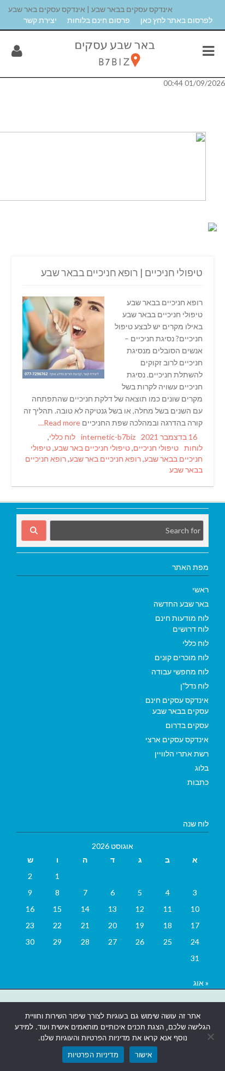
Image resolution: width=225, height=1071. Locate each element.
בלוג (202, 767)
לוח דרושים (191, 628)
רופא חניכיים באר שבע (105, 458)
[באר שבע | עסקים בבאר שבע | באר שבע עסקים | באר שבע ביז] (114, 69)
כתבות (198, 782)
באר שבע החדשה (181, 603)
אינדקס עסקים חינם (177, 700)
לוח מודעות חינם (182, 617)
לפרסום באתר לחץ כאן (176, 20)
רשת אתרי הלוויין (182, 753)
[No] (211, 1036)
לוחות (193, 447)
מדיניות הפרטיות (93, 1054)
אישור (143, 1054)
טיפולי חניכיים (156, 447)
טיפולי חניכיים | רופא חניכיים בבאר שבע (122, 272)
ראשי (200, 589)
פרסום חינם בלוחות (98, 20)
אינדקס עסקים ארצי (177, 739)
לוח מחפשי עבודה (180, 671)
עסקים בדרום (187, 725)
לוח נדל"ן (194, 685)
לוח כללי (62, 436)
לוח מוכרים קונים (182, 657)
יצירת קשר (40, 20)
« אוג (201, 982)
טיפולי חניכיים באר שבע (92, 447)
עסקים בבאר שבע (180, 710)
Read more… (60, 422)
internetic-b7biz (108, 436)
